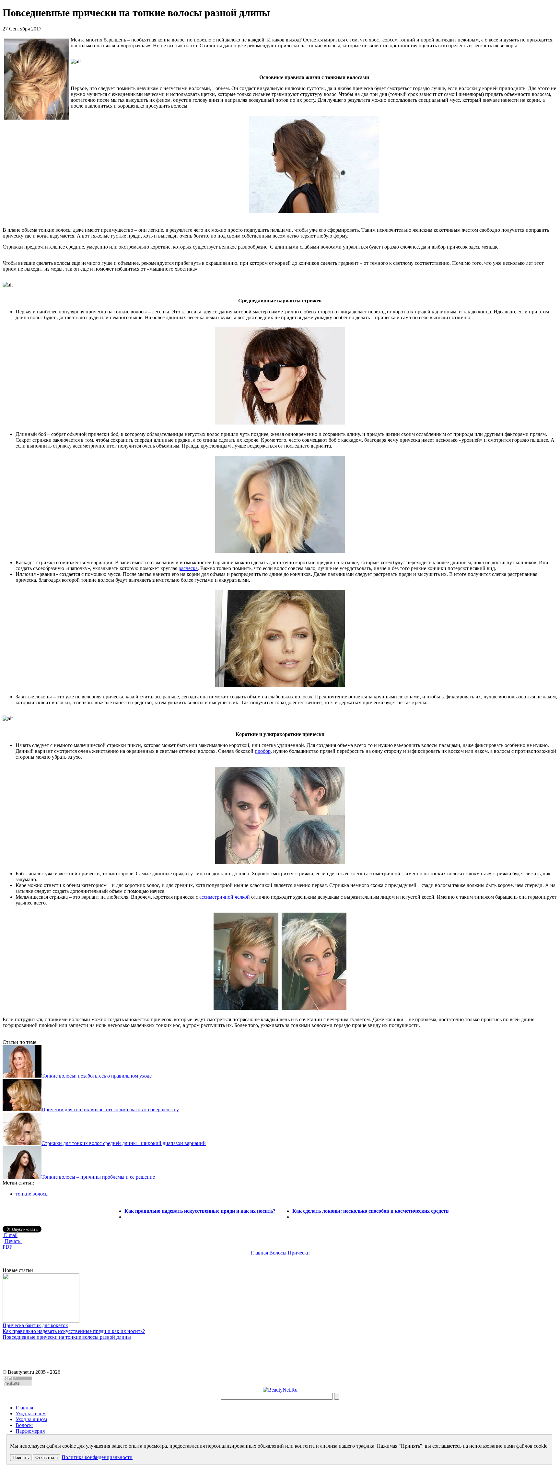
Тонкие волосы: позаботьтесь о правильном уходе (96, 1076)
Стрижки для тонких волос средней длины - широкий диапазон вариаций (123, 1143)
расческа (188, 568)
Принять (21, 1457)
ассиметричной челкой (224, 897)
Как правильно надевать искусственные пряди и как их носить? (199, 1211)
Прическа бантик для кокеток (35, 1325)
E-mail (10, 1235)
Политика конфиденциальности (97, 1457)
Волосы (277, 1252)
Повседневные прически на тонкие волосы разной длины (67, 1337)
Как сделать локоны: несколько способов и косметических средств (370, 1211)
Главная (259, 1252)
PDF (8, 1247)
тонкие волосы (32, 1194)
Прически (299, 1252)
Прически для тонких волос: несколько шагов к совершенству (110, 1109)
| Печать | (13, 1241)
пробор (263, 751)
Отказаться (46, 1457)
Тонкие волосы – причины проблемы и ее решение (98, 1177)
